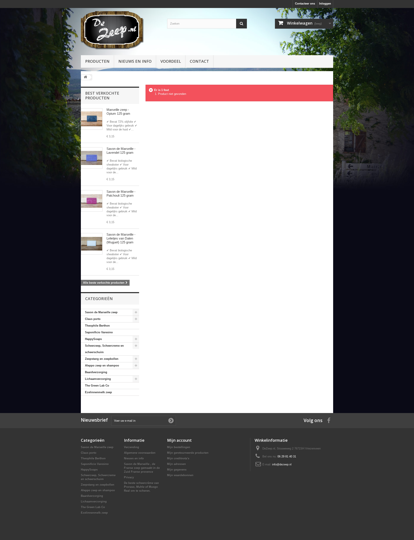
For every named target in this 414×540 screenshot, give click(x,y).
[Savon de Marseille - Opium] (91, 119)
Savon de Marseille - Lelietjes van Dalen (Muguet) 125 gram (121, 238)
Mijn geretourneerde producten (188, 452)
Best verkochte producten (102, 95)
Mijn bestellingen (178, 447)
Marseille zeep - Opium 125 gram (118, 111)
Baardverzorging (96, 372)
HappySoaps (93, 339)
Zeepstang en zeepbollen (101, 358)
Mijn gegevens (177, 469)
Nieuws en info (135, 61)
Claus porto (92, 319)
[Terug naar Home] (85, 77)
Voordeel (170, 61)
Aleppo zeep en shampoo (102, 365)
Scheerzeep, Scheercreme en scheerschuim (104, 349)
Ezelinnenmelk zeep (98, 392)
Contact (199, 61)
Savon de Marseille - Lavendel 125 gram (121, 150)
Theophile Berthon (97, 325)
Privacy (129, 477)
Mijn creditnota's (178, 458)
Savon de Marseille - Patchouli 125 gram (121, 193)
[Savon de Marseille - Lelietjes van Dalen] (91, 244)
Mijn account (179, 440)
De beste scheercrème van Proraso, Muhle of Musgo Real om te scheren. (141, 486)
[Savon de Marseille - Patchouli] (91, 201)
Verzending (131, 447)
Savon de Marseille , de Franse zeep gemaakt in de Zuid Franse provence (142, 467)
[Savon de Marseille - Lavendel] (91, 158)
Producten (97, 61)
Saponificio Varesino (99, 332)
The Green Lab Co (97, 385)
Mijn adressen (176, 464)
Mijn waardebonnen (180, 475)
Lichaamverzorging (98, 378)
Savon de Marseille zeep (101, 312)
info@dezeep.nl (282, 464)
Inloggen (325, 3)
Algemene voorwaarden (139, 452)
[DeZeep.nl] (121, 30)
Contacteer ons (305, 3)
